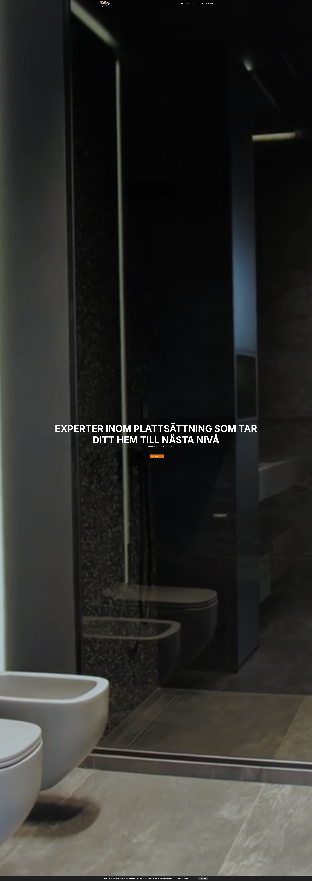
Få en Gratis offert (157, 456)
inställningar (185, 878)
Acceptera (203, 878)
